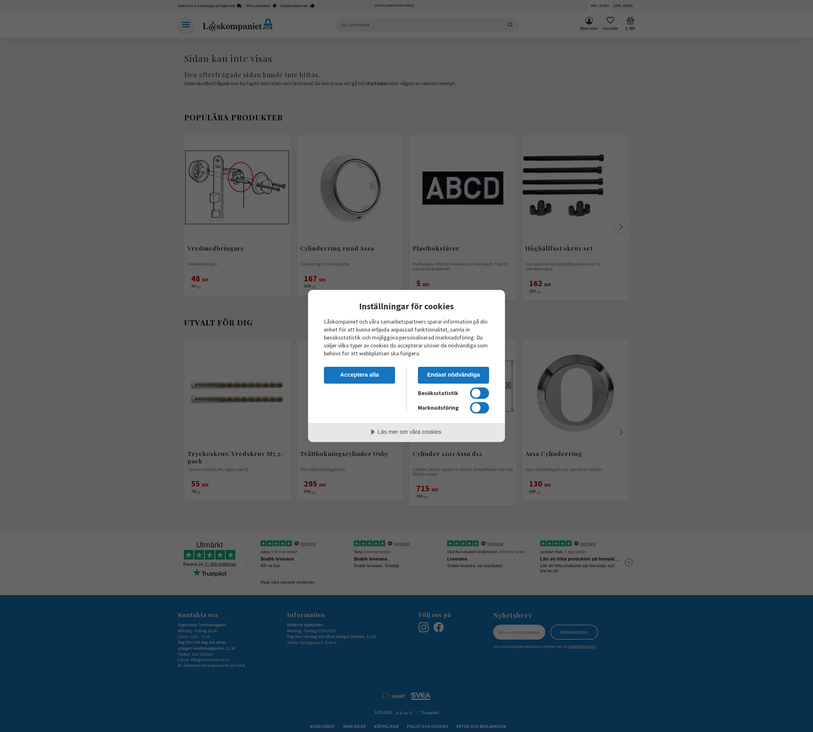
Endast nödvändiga (453, 375)
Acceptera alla (359, 375)
